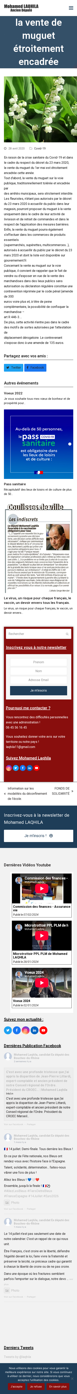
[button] (71, 8)
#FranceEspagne (15, 1196)
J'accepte (17, 1386)
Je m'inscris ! (35, 836)
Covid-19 (40, 148)
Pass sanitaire (15, 484)
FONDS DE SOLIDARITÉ (60, 791)
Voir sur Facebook (13, 1124)
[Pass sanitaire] (38, 444)
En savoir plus (58, 1386)
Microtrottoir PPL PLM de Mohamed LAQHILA (40, 955)
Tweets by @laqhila (17, 1357)
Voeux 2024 (21, 1001)
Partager (31, 1124)
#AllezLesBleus (15, 1191)
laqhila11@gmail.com (20, 747)
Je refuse (36, 1386)
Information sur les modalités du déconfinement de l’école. (25, 794)
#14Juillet (35, 1196)
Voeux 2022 (13, 393)
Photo (15, 1203)
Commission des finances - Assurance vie (41, 908)
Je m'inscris (38, 690)
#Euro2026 (51, 1196)
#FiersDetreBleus (39, 1191)
